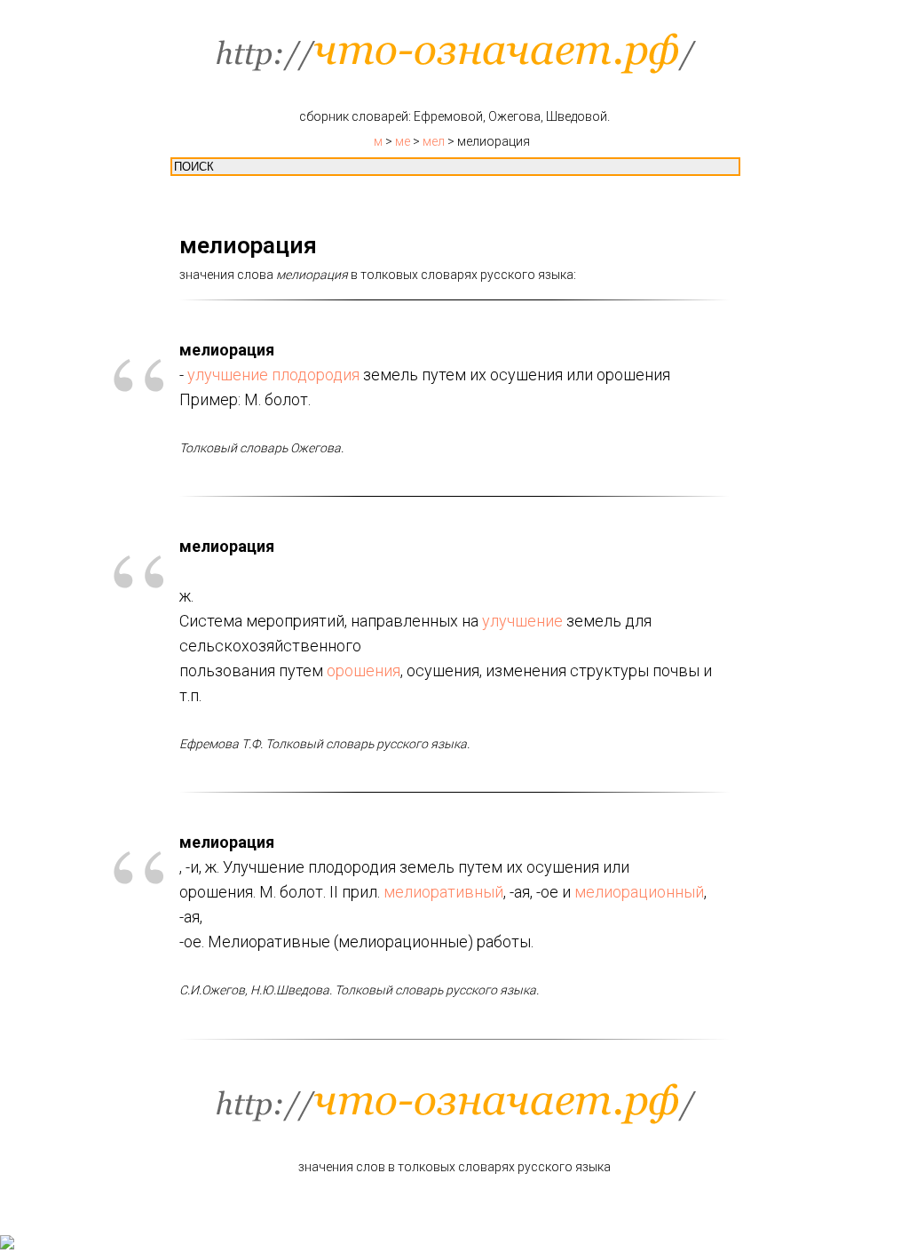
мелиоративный (443, 891)
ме (402, 141)
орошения (363, 670)
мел (434, 141)
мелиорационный (639, 891)
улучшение (227, 374)
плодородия (316, 374)
